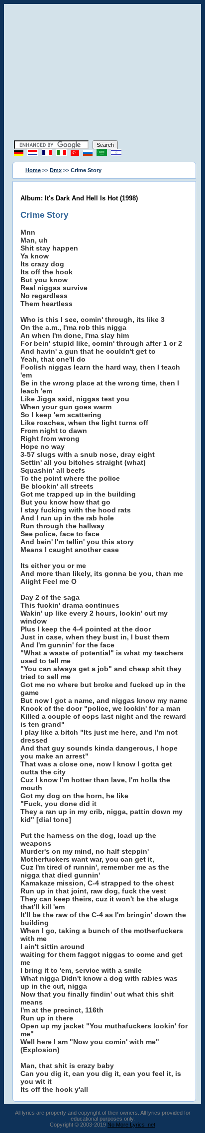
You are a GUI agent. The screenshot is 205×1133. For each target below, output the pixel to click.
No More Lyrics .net (131, 1125)
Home (33, 170)
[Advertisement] (102, 73)
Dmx (56, 170)
